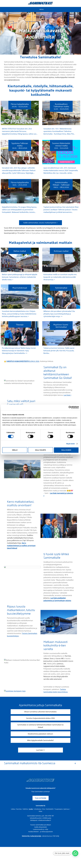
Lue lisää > (67, 395)
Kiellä (14, 450)
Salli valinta (40, 450)
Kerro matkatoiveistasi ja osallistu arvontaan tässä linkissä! (21, 545)
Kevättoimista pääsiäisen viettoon (40, 734)
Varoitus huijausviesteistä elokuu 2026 (40, 718)
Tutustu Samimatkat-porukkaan (40, 825)
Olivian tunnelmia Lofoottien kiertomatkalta (40, 712)
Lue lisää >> (40, 750)
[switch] (30, 436)
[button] (75, 853)
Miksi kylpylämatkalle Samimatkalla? (40, 740)
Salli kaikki (66, 450)
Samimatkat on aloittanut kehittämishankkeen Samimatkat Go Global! (40, 726)
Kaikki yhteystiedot (40, 827)
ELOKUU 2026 (22, 361)
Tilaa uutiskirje (40, 798)
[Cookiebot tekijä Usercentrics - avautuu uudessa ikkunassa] (70, 407)
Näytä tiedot (70, 444)
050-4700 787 (49, 816)
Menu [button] (42, 9)
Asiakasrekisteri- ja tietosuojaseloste (40, 831)
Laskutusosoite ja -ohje (40, 829)
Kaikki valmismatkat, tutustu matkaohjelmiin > (40, 223)
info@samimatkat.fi (44, 820)
